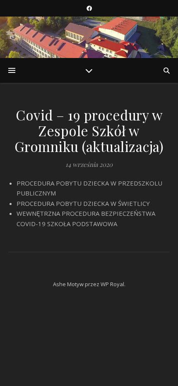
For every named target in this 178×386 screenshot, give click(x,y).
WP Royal (112, 284)
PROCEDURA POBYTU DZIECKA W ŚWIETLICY (83, 203)
